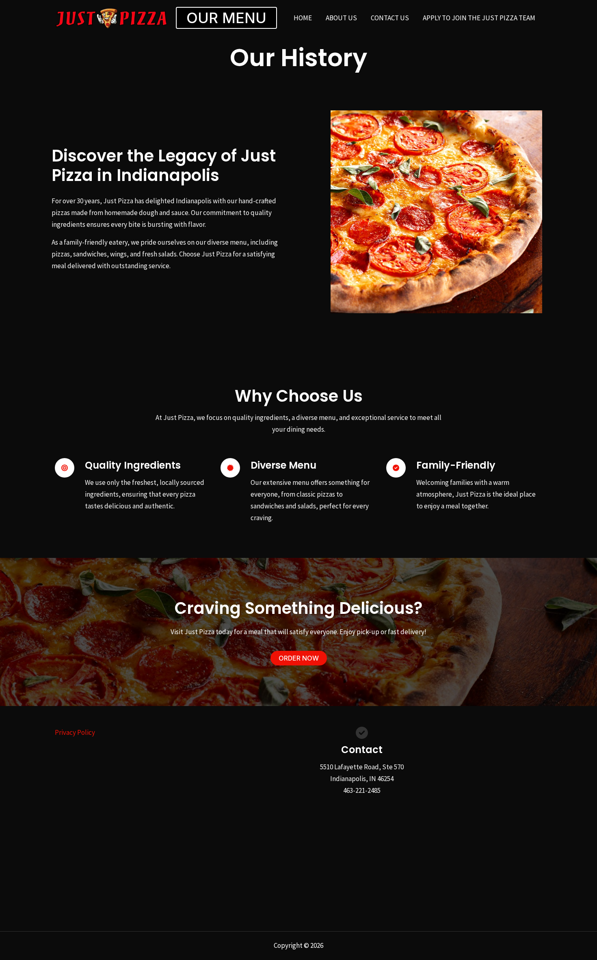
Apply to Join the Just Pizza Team (479, 17)
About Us (341, 17)
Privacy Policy (75, 732)
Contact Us (390, 17)
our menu (226, 18)
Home (303, 17)
